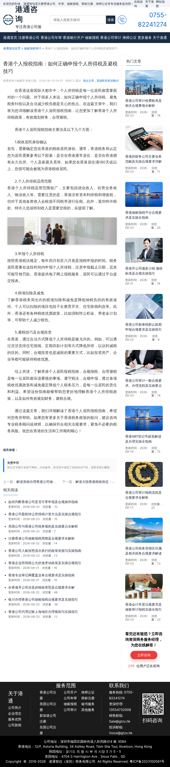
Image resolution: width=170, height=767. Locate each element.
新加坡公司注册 (48, 718)
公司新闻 (14, 725)
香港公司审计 (110, 38)
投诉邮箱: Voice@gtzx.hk (120, 730)
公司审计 (70, 710)
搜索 (110, 20)
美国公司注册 (48, 707)
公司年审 (70, 698)
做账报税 (92, 38)
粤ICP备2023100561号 (147, 761)
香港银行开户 (73, 38)
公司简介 (14, 708)
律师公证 (130, 38)
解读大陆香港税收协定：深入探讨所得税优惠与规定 (113, 482)
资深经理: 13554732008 (120, 707)
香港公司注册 (48, 695)
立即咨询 (144, 655)
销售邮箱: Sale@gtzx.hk (119, 718)
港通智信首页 (12, 48)
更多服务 (145, 38)
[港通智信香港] (8, 20)
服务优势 (14, 719)
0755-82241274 (152, 19)
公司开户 (70, 692)
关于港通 (160, 38)
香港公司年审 (51, 38)
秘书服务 (88, 704)
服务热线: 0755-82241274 (121, 695)
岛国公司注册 (48, 730)
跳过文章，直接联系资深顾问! (101, 80)
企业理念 (14, 713)
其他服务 (88, 710)
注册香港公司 (28, 38)
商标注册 (88, 698)
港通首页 (10, 38)
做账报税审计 (32, 48)
